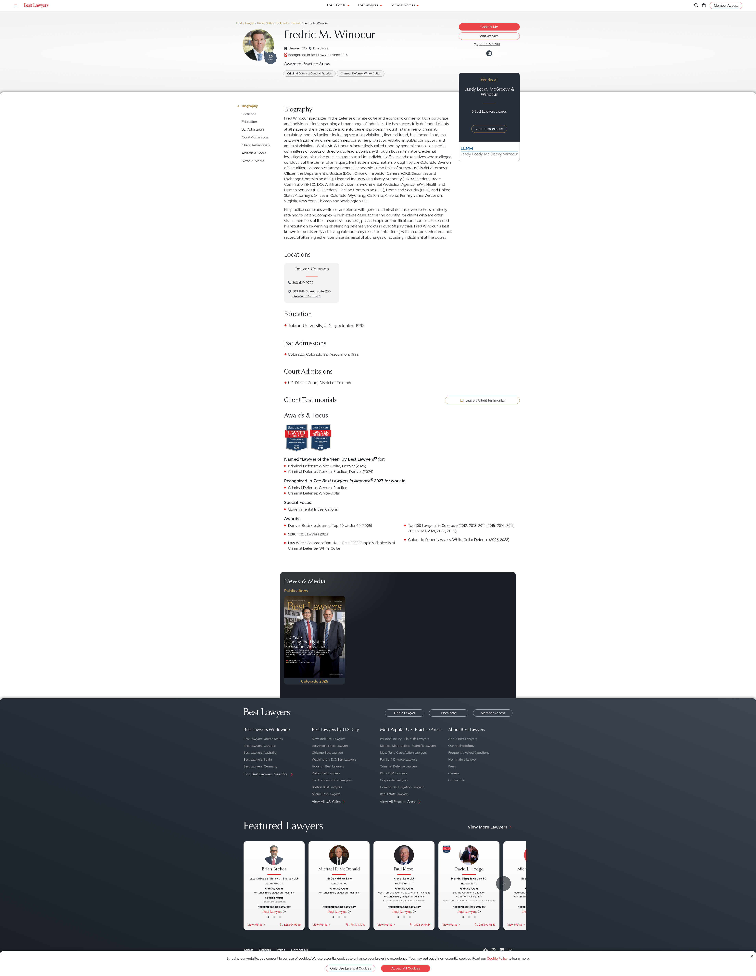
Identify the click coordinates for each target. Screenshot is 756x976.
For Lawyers (368, 5)
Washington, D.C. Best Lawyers (334, 759)
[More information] (284, 911)
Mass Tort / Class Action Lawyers (403, 752)
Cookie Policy (497, 958)
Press (452, 766)
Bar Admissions (253, 129)
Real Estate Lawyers (394, 794)
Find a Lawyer (245, 23)
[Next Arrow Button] (503, 883)
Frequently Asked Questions (468, 752)
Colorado (282, 23)
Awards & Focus (254, 153)
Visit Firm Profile (489, 129)
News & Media (253, 161)
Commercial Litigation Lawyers (402, 787)
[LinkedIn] (502, 950)
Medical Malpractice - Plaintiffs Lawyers (408, 746)
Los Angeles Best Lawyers (330, 746)
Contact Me (489, 27)
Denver (296, 23)
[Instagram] (494, 950)
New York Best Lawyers (328, 739)
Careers (454, 773)
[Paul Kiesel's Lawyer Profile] (404, 860)
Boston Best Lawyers (327, 787)
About (248, 950)
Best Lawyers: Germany (260, 766)
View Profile (254, 924)
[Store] (704, 5)
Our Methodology (461, 746)
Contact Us (456, 780)
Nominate (448, 713)
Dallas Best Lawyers (326, 773)
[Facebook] (485, 950)
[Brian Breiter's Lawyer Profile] (274, 860)
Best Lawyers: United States (263, 739)
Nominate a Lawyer (462, 759)
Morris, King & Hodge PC (469, 878)
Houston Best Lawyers (328, 766)
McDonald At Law (339, 878)
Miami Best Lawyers (326, 794)
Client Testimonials (256, 145)
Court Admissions (255, 137)
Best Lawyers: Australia (260, 752)
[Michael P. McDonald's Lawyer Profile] (339, 860)
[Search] (696, 5)
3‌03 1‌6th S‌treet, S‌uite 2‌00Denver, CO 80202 (311, 293)
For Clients (336, 5)
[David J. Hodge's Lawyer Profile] (469, 860)
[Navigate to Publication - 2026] (314, 640)
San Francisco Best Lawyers (332, 780)
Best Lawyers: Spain (258, 759)
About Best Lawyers (462, 739)
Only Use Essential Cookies (350, 968)
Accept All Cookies (405, 968)
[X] (510, 950)
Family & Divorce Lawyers (398, 759)
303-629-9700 (302, 283)
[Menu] (16, 5)
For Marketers (402, 5)
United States (265, 23)
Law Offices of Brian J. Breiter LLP (274, 878)
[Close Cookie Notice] (752, 955)
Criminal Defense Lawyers (399, 766)
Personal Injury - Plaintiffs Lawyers (404, 739)
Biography (250, 106)
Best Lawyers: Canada (259, 746)
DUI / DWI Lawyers (393, 773)
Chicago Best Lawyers (328, 752)
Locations (249, 114)
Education (249, 122)
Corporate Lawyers (394, 780)
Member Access (493, 713)
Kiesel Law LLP (404, 878)
